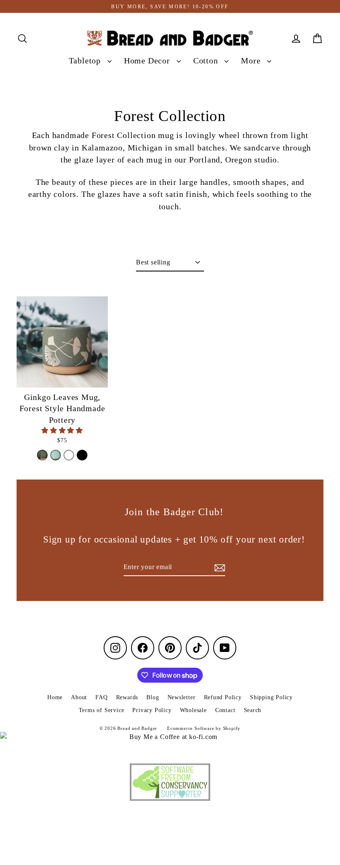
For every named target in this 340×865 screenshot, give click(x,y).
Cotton (207, 60)
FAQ (101, 697)
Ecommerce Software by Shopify (203, 728)
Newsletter (182, 697)
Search (253, 710)
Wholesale (193, 710)
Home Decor (148, 60)
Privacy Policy (151, 710)
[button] (62, 430)
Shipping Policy (271, 697)
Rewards (127, 697)
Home (55, 697)
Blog (152, 697)
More (252, 60)
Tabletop (86, 60)
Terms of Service (101, 710)
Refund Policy (223, 697)
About (79, 697)
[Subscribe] (218, 567)
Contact (225, 710)
